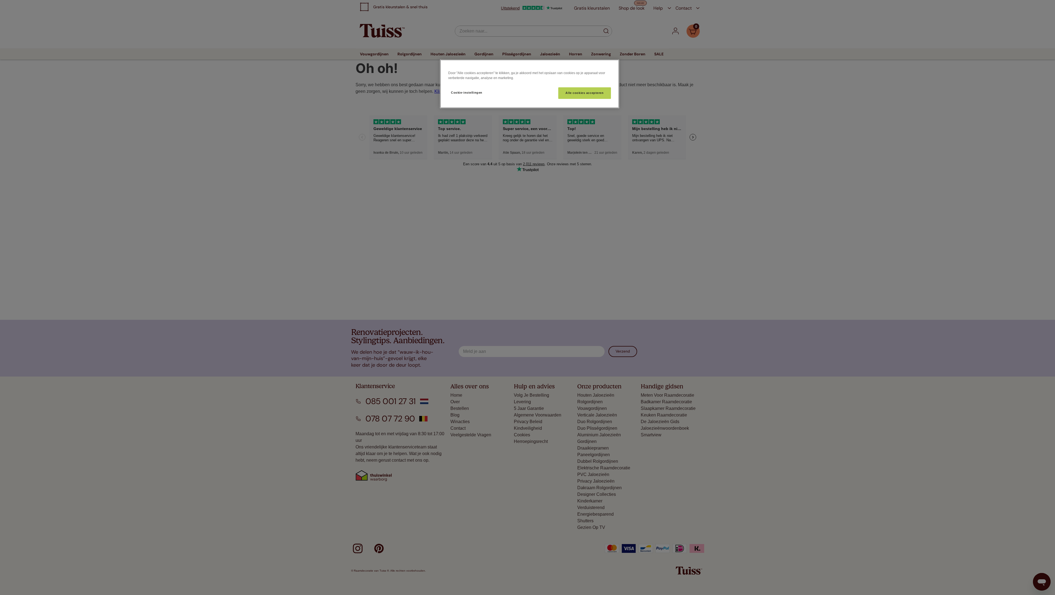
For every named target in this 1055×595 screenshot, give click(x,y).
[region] (529, 84)
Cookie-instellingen (466, 92)
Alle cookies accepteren (584, 92)
